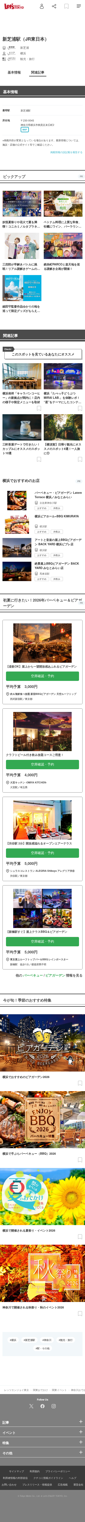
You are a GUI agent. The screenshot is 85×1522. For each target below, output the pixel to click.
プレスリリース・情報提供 (37, 1484)
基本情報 (10, 91)
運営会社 (78, 1484)
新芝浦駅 (30, 1340)
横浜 (13, 1340)
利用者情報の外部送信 (15, 1477)
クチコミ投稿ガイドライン (48, 1477)
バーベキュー (33, 975)
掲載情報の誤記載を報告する (66, 152)
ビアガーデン (55, 975)
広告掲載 (63, 1484)
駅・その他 (43, 1348)
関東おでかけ (40, 1390)
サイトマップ (16, 1471)
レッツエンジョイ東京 (16, 1390)
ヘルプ (72, 1477)
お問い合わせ (9, 1484)
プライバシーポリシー (57, 1471)
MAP (24, 129)
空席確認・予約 (42, 676)
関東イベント (59, 1390)
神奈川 (47, 1340)
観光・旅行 (66, 1340)
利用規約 (35, 1471)
